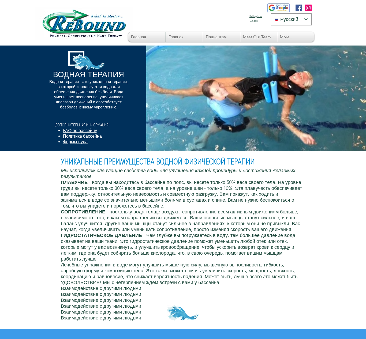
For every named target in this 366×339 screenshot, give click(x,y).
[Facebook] (299, 8)
